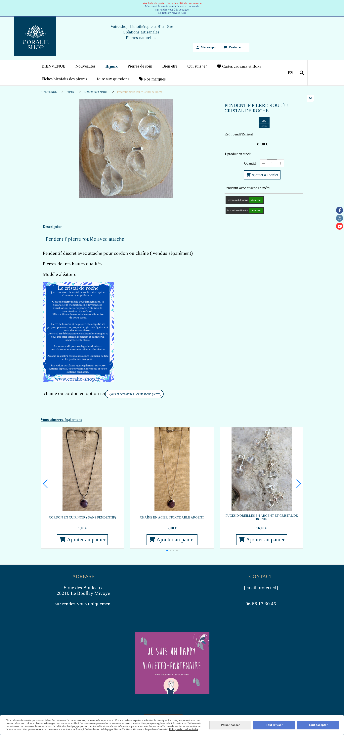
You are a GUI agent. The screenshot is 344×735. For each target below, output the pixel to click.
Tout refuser (274, 724)
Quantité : (251, 163)
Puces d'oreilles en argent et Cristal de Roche (262, 517)
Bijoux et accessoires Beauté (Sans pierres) (134, 394)
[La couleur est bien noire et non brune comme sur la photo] (82, 469)
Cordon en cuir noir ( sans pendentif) (82, 517)
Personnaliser (230, 724)
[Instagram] (339, 218)
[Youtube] (339, 226)
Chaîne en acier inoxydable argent (172, 517)
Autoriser (256, 199)
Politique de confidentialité (183, 729)
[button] (167, 550)
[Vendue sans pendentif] (172, 469)
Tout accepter (318, 724)
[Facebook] (339, 210)
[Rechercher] (301, 72)
